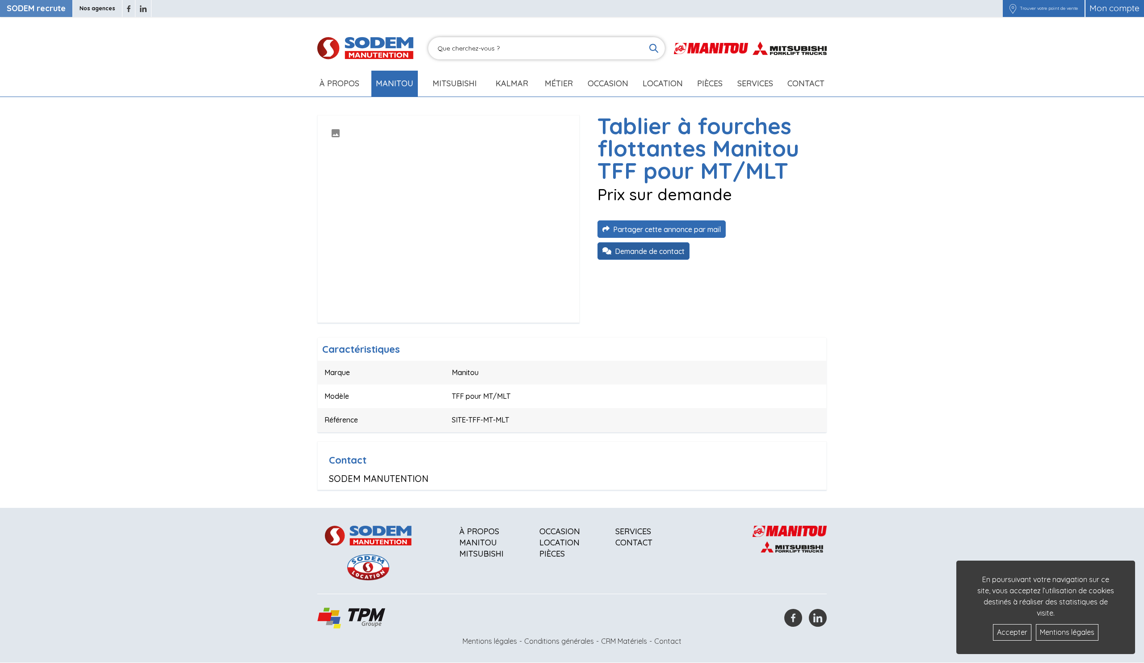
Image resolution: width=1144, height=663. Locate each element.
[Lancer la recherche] (654, 48)
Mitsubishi (455, 83)
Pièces (552, 554)
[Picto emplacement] (1012, 8)
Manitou (394, 83)
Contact (805, 83)
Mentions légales (490, 641)
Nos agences (97, 8)
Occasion (608, 83)
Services (633, 531)
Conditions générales (559, 641)
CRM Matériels (624, 641)
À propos (479, 531)
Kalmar (512, 83)
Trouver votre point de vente (1049, 8)
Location (663, 83)
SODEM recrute (36, 8)
